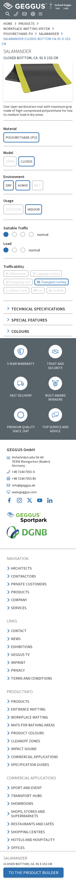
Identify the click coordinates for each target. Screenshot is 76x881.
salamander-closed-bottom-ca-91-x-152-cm (36, 41)
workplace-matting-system (26, 29)
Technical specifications (38, 308)
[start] (37, 6)
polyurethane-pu (18, 34)
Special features (29, 320)
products (26, 23)
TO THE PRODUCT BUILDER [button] (33, 872)
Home (7, 23)
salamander (49, 34)
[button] (7, 14)
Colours (20, 331)
